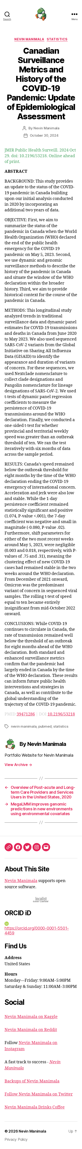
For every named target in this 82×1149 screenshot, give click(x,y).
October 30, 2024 (44, 135)
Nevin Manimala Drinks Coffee (35, 1107)
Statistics (57, 39)
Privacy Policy (16, 1139)
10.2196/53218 (61, 714)
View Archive (18, 764)
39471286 (26, 714)
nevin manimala (23, 726)
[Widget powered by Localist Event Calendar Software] (41, 899)
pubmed (44, 726)
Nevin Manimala (29, 39)
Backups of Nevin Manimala (32, 1081)
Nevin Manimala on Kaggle (31, 1016)
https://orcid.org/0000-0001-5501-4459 (37, 930)
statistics (60, 726)
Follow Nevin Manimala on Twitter (39, 1094)
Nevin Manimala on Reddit (31, 1029)
